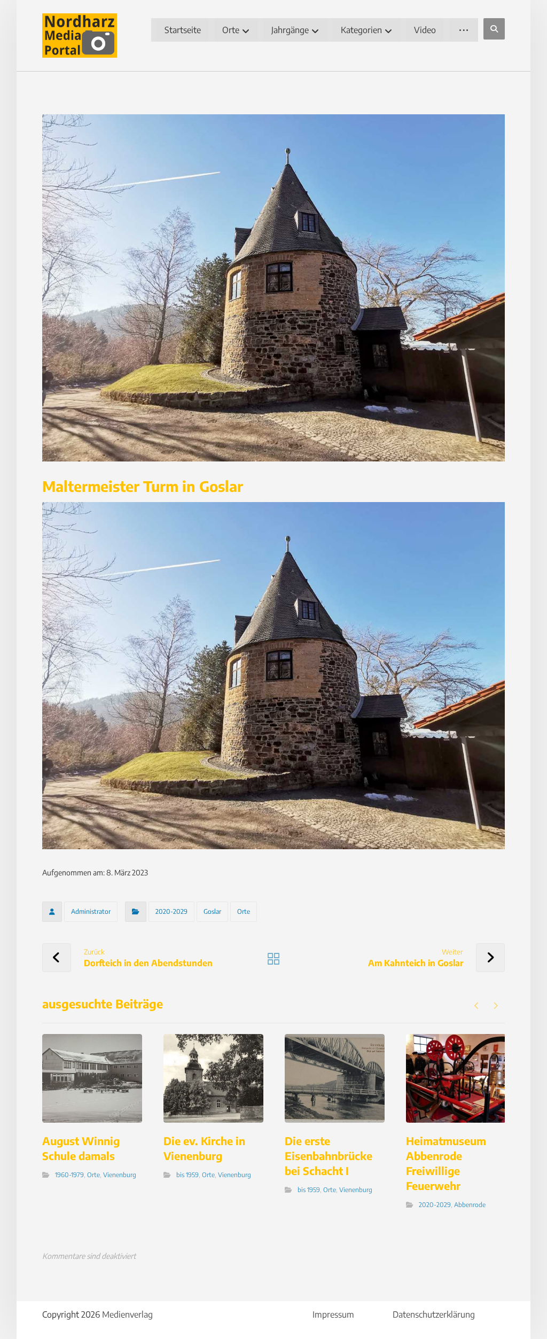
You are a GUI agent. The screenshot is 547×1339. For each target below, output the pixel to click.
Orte (243, 911)
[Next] (495, 1005)
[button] (494, 29)
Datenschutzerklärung (434, 1314)
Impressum (333, 1314)
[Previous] (477, 1005)
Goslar (212, 911)
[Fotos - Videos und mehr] (79, 35)
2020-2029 (171, 911)
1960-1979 (69, 1175)
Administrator (91, 911)
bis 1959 (187, 1175)
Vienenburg (119, 1175)
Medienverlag (127, 1314)
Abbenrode (470, 1205)
